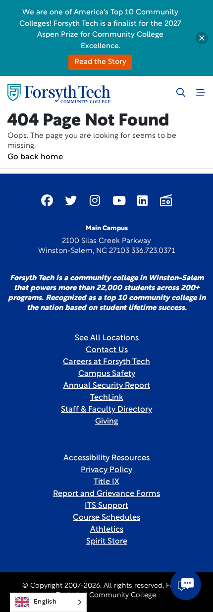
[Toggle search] (181, 92)
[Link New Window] (47, 200)
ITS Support (106, 506)
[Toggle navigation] (201, 92)
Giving (106, 422)
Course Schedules (106, 518)
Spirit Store (106, 542)
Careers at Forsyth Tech (106, 362)
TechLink (106, 398)
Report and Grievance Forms (106, 494)
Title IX (106, 482)
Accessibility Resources (106, 458)
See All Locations (107, 338)
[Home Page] (58, 93)
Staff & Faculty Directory (106, 410)
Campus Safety (106, 374)
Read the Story (100, 62)
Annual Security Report (106, 386)
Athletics (106, 530)
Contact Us (107, 350)
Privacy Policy (106, 470)
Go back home (35, 157)
